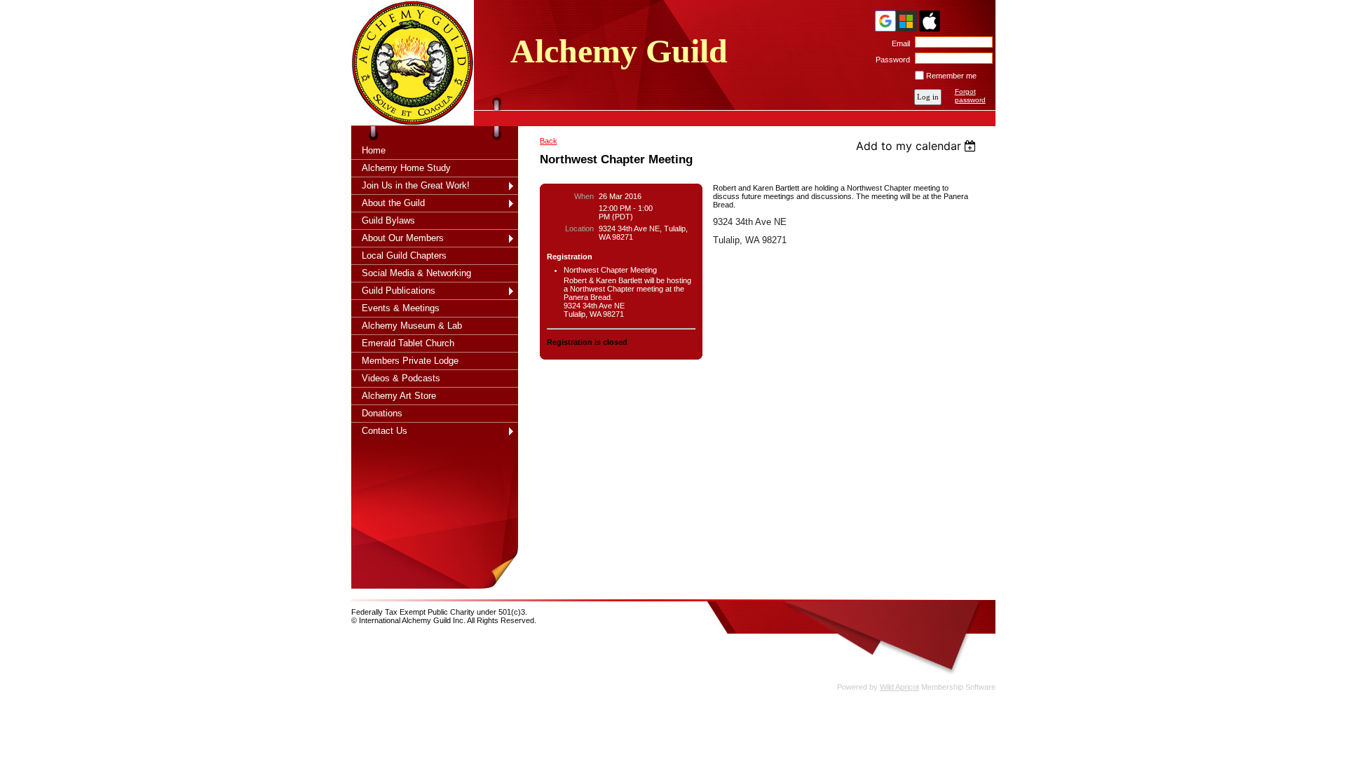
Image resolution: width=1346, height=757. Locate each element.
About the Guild (393, 203)
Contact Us (384, 430)
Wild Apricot (899, 687)
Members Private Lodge (410, 360)
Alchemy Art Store (399, 395)
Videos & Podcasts (401, 378)
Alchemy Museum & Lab (412, 325)
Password (890, 59)
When (584, 196)
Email (898, 43)
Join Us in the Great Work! (416, 185)
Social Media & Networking (416, 273)
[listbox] (918, 145)
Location (579, 228)
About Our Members (403, 238)
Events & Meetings (401, 308)
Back (548, 141)
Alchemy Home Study (406, 168)
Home (374, 150)
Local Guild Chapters (404, 255)
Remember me (951, 75)
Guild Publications (398, 290)
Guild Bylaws (388, 220)
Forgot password (970, 96)
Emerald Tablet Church (408, 343)
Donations (382, 413)
